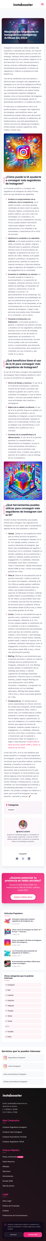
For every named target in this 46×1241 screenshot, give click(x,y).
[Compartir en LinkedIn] (29, 858)
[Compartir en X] (23, 858)
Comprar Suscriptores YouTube (15, 1137)
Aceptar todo (32, 1234)
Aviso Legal (7, 1201)
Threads (10, 1011)
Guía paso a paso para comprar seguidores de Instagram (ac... (23, 920)
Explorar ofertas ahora (23, 897)
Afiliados (6, 1166)
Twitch (9, 1021)
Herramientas (8, 1176)
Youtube (10, 1031)
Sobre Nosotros (9, 1162)
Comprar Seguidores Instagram (15, 1127)
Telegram (10, 1005)
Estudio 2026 (8, 1181)
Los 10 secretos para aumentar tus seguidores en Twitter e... (24, 952)
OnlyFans (10, 1000)
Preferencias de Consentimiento (15, 1215)
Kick (8, 990)
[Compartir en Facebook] (17, 858)
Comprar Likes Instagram (12, 1132)
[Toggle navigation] (42, 4)
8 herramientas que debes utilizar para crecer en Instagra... (26, 962)
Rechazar (13, 1234)
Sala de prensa (8, 1186)
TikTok (9, 1016)
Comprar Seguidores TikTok (13, 1142)
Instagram (11, 810)
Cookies (6, 1211)
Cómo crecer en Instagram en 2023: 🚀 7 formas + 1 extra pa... (26, 930)
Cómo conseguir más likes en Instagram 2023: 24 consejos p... (26, 941)
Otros (9, 1037)
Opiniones (6, 1171)
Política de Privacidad (11, 1206)
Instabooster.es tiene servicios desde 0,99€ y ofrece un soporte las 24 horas (24, 745)
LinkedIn (10, 995)
